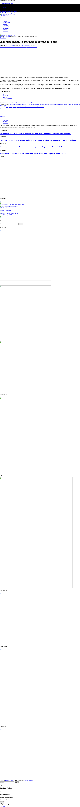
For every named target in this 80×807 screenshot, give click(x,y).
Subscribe (2, 15)
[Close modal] (0, 791)
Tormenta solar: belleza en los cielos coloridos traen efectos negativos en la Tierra (33, 153)
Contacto (5, 8)
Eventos (5, 24)
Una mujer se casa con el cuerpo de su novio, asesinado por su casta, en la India (31, 147)
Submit (17, 782)
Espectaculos (6, 22)
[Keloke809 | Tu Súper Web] (7, 14)
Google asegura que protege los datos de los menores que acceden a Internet (25, 107)
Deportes (5, 25)
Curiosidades (6, 26)
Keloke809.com (9, 780)
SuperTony (11, 45)
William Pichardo (28, 780)
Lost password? (4, 806)
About (4, 7)
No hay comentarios (25, 45)
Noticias (5, 21)
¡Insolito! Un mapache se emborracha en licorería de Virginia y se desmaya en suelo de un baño (38, 140)
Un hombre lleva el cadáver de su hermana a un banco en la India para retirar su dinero (35, 134)
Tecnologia (6, 28)
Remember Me (5, 805)
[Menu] (0, 17)
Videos (5, 29)
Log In (2, 803)
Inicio (4, 19)
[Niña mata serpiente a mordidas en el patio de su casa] (27, 95)
